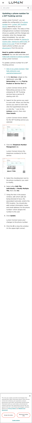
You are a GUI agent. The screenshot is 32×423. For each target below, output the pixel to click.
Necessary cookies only (23, 415)
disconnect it (6, 48)
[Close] (30, 396)
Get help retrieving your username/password (17, 71)
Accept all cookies (8, 415)
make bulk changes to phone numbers (15, 56)
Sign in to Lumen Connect (15, 69)
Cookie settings (16, 420)
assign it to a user (8, 44)
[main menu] (2, 2)
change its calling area (19, 41)
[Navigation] (3, 2)
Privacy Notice (12, 408)
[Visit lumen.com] (16, 2)
